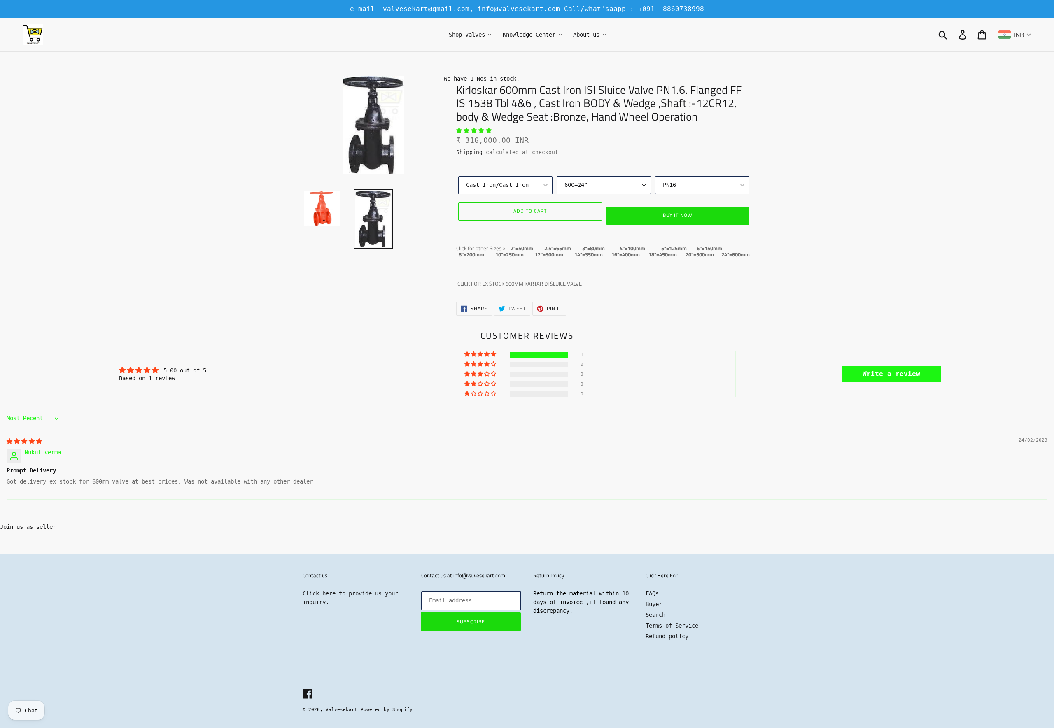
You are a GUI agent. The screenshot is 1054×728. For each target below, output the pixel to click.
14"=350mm (588, 254)
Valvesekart (341, 709)
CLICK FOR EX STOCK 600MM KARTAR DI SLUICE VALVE (519, 283)
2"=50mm (522, 248)
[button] (474, 130)
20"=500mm (700, 254)
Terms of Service (672, 625)
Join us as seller (28, 526)
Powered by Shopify (387, 709)
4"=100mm (632, 248)
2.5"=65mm (557, 248)
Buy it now (678, 215)
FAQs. (654, 593)
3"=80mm (593, 248)
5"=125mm (673, 248)
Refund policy (667, 636)
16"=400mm (625, 254)
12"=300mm (549, 254)
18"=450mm (662, 254)
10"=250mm (510, 254)
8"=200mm (470, 254)
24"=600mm (735, 254)
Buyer (654, 604)
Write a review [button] (891, 374)
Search (655, 615)
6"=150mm (709, 248)
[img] (24, 441)
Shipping (469, 152)
